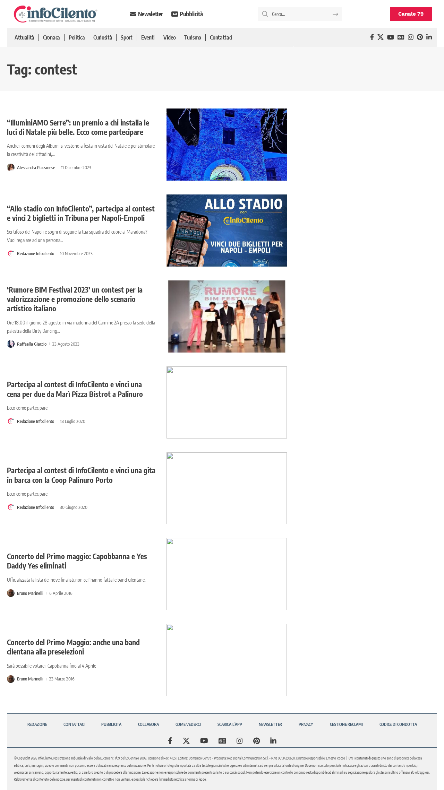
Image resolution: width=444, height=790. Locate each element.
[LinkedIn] (429, 37)
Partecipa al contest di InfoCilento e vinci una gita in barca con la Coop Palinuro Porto (81, 475)
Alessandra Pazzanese (36, 167)
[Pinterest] (420, 37)
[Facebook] (372, 37)
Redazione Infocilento (35, 253)
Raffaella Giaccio (31, 344)
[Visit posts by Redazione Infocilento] (11, 253)
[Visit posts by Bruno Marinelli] (11, 593)
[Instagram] (410, 37)
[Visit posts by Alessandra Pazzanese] (11, 167)
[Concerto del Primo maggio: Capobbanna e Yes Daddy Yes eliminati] (226, 574)
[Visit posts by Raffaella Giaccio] (11, 344)
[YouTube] (390, 37)
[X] (380, 37)
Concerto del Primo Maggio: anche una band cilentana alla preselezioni (73, 646)
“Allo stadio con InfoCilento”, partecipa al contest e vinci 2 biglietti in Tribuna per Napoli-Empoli (81, 213)
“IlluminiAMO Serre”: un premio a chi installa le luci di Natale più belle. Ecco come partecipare (78, 127)
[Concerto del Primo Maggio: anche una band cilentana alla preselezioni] (226, 660)
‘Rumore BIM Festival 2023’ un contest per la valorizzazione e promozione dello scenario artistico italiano (75, 299)
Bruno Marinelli (30, 593)
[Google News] (401, 37)
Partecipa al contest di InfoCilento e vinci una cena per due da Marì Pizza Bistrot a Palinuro (75, 389)
